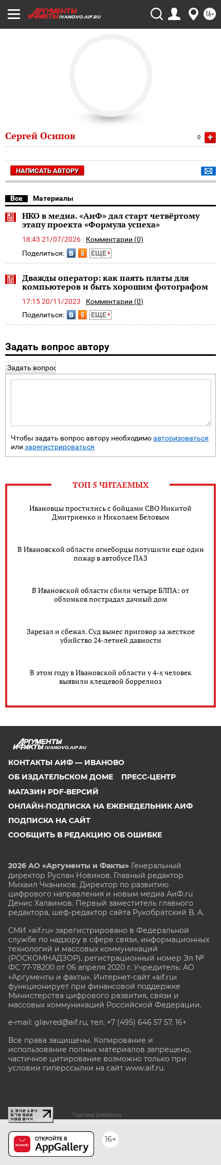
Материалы (53, 198)
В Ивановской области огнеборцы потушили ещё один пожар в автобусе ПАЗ (110, 553)
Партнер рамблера (96, 1115)
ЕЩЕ (99, 253)
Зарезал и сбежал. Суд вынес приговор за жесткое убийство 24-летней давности (111, 635)
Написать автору (47, 171)
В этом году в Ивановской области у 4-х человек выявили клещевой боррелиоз (111, 676)
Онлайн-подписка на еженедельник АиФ (100, 806)
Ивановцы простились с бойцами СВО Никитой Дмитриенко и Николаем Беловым (110, 512)
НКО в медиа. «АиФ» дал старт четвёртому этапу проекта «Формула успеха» (110, 220)
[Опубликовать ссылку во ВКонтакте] (71, 253)
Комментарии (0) (114, 239)
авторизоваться (181, 438)
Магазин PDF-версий (53, 791)
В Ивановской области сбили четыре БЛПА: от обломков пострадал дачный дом (110, 594)
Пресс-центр (148, 776)
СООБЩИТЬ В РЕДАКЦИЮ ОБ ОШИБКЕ (85, 834)
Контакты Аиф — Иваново (66, 762)
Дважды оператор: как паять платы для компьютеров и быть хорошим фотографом (115, 282)
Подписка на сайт (49, 820)
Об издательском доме (60, 776)
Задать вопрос (32, 368)
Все (16, 198)
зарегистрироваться (60, 447)
